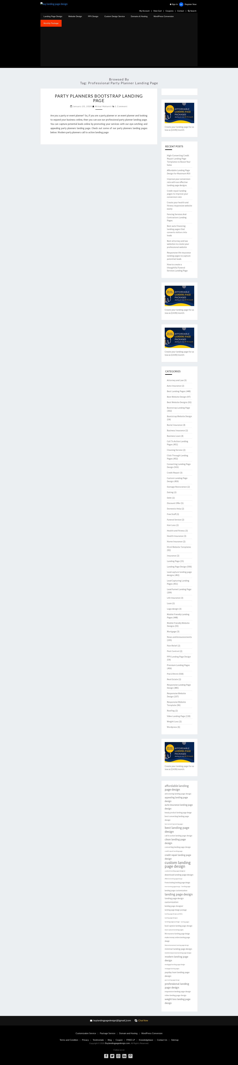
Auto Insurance (174, 385)
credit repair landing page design (178, 856)
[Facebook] (106, 1056)
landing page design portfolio (173, 914)
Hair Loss (171, 525)
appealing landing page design (176, 799)
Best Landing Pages (176, 391)
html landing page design (172, 886)
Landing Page (173, 561)
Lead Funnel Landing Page (179, 589)
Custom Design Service (114, 16)
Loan (169, 603)
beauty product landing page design (178, 812)
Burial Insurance (174, 425)
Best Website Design (176, 396)
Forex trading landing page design (177, 882)
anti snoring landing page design (178, 793)
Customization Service (86, 1033)
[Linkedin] (124, 1056)
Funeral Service (174, 519)
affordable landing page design (177, 787)
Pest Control (173, 651)
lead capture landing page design (178, 926)
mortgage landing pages (172, 968)
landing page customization (176, 890)
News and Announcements (179, 637)
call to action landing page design (178, 835)
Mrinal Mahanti (103, 106)
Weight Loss (172, 721)
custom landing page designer (175, 871)
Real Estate (172, 679)
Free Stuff (171, 514)
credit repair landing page (173, 851)
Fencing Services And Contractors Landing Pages (176, 217)
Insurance (171, 555)
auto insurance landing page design (179, 806)
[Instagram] (118, 1056)
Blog (110, 1040)
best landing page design (177, 829)
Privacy (85, 1040)
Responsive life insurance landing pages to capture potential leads (179, 255)
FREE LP (130, 1040)
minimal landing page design (178, 949)
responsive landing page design (178, 991)
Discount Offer (173, 503)
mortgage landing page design (175, 965)
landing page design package (175, 910)
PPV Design (93, 16)
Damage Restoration (177, 486)
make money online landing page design (177, 939)
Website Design (75, 16)
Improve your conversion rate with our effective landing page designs (178, 182)
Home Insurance (174, 541)
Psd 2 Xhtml (172, 673)
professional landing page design (177, 985)
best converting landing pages (174, 824)
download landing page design (179, 874)
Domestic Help (174, 508)
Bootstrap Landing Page (178, 407)
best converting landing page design (177, 818)
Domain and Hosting (128, 1033)
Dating (170, 492)
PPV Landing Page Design (179, 656)
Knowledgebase (146, 1040)
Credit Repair (173, 472)
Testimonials (98, 1040)
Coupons (169, 11)
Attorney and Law (175, 380)
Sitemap (174, 1040)
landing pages (185, 922)
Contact (180, 11)
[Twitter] (112, 1056)
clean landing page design (175, 841)
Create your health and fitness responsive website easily (179, 205)
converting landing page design (178, 847)
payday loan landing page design (177, 974)
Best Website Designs (177, 402)
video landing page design (175, 995)
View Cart (157, 11)
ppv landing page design (172, 980)
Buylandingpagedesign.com (117, 1043)
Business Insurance (176, 430)
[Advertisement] (119, 47)
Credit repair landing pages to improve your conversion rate (177, 193)
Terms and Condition (69, 1040)
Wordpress (172, 727)
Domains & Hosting (139, 16)
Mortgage (171, 631)
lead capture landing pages (174, 930)
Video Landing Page (176, 716)
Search (193, 11)
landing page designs (171, 918)
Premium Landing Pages (178, 665)
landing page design (179, 894)
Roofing (171, 710)
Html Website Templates (179, 547)
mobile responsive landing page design (178, 953)
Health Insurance (175, 536)
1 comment (121, 106)
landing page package (172, 922)
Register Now (190, 4)
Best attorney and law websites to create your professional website (178, 244)
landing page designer (174, 906)
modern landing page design (176, 958)
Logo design (172, 608)
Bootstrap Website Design (179, 416)
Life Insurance (173, 597)
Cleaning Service (174, 450)
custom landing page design (178, 864)
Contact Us (162, 1040)
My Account (144, 11)
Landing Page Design (53, 16)
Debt (169, 497)
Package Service (107, 1033)
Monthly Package (51, 23)
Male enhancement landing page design (177, 945)
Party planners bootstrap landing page (99, 98)
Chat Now (143, 1020)
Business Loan (173, 436)
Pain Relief (172, 645)
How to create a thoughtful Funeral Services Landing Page (177, 267)
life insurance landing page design (177, 934)
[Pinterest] (130, 1056)
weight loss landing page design (177, 1001)
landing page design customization (174, 900)
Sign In (175, 4)
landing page (185, 886)
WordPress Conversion (164, 16)
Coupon (119, 1040)
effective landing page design (173, 879)
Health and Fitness (176, 530)
